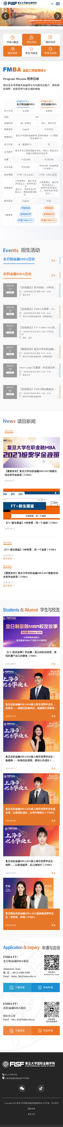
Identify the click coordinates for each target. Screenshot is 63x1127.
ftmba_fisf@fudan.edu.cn (23, 976)
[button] (5, 16)
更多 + (54, 260)
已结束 (10, 292)
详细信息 (25, 208)
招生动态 (9, 431)
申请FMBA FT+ (25, 220)
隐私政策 (31, 1109)
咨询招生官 (25, 214)
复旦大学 (31, 1114)
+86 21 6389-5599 (21, 972)
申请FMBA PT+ (48, 220)
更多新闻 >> (9, 558)
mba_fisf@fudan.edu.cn (23, 1019)
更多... (54, 664)
